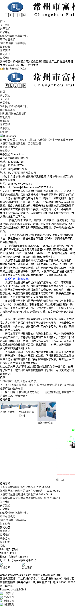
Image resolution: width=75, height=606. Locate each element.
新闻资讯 (5, 50)
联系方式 (5, 538)
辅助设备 (5, 46)
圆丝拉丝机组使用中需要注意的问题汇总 (23, 498)
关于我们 (5, 25)
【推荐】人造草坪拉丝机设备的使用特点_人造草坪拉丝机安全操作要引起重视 (37, 141)
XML (2, 545)
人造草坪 (25, 381)
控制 (10, 381)
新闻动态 (5, 121)
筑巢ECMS (20, 589)
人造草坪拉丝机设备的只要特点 (18, 487)
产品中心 (5, 32)
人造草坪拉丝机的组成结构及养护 (19, 494)
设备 (16, 381)
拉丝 (5, 381)
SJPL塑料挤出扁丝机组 (13, 43)
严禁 (33, 381)
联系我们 (5, 57)
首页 (2, 21)
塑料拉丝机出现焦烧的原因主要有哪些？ (23, 490)
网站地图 (5, 542)
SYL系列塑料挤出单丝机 (13, 35)
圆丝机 (47, 61)
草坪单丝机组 (7, 39)
